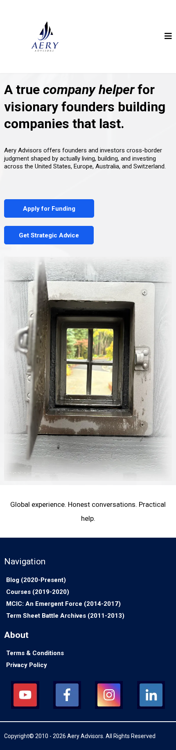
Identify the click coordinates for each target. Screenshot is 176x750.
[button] (168, 36)
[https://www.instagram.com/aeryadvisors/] (109, 695)
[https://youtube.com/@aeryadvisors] (25, 695)
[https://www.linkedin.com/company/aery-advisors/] (151, 695)
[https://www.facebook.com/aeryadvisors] (67, 695)
